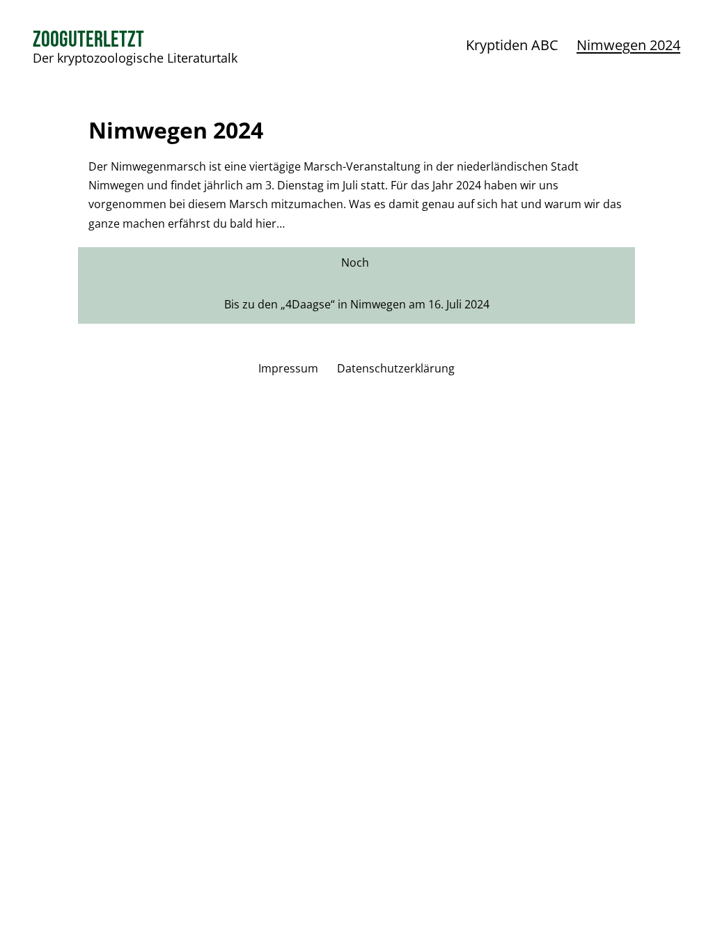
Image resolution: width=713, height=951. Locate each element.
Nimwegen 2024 (628, 45)
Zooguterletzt (88, 40)
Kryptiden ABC (512, 45)
